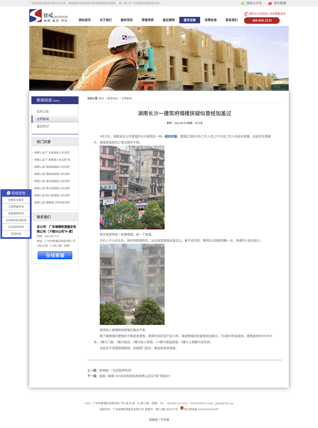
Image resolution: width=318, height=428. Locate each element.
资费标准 (211, 20)
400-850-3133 (262, 20)
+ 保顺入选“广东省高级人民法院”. (51, 152)
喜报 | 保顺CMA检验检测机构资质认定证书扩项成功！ (135, 376)
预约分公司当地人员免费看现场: (267, 13)
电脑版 (153, 419)
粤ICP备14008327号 (167, 409)
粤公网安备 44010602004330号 (201, 409)
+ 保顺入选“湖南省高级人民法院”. (51, 174)
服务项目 (127, 20)
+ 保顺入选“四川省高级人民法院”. (51, 195)
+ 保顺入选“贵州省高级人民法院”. (51, 188)
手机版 (164, 419)
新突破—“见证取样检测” (115, 370)
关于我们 (106, 20)
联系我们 (232, 20)
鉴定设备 (190, 20)
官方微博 (279, 3)
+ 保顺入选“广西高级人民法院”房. (51, 159)
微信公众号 (254, 3)
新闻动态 (113, 98)
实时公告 (43, 111)
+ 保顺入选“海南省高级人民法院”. (51, 167)
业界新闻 (43, 119)
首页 (101, 98)
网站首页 (85, 20)
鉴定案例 (169, 20)
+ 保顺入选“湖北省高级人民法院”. (51, 181)
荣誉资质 (148, 20)
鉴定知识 (43, 126)
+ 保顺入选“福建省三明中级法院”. (51, 202)
